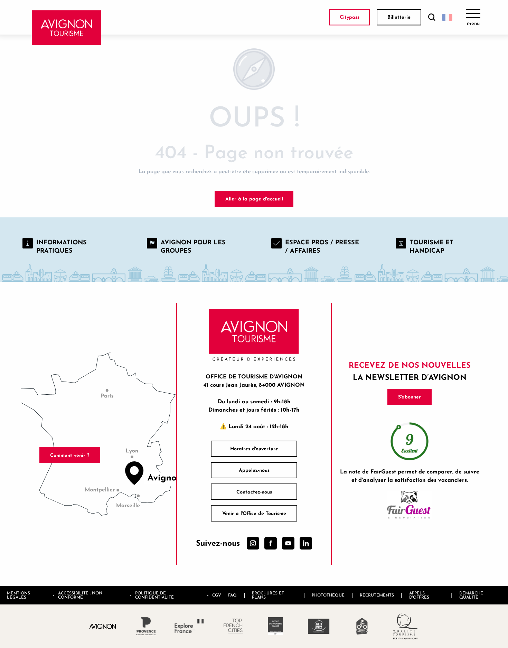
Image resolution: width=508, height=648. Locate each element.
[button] (431, 17)
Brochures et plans (268, 595)
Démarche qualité (471, 595)
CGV (216, 595)
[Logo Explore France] (189, 626)
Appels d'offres (419, 595)
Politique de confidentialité (154, 595)
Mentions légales (18, 595)
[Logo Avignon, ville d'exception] (102, 626)
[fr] (447, 17)
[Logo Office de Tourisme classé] (275, 626)
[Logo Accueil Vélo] (362, 626)
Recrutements (377, 595)
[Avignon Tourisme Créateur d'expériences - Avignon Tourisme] (66, 27)
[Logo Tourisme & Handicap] (318, 626)
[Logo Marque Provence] (146, 626)
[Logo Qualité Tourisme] (405, 626)
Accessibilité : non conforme (80, 595)
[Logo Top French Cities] (232, 626)
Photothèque (328, 595)
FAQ (232, 595)
